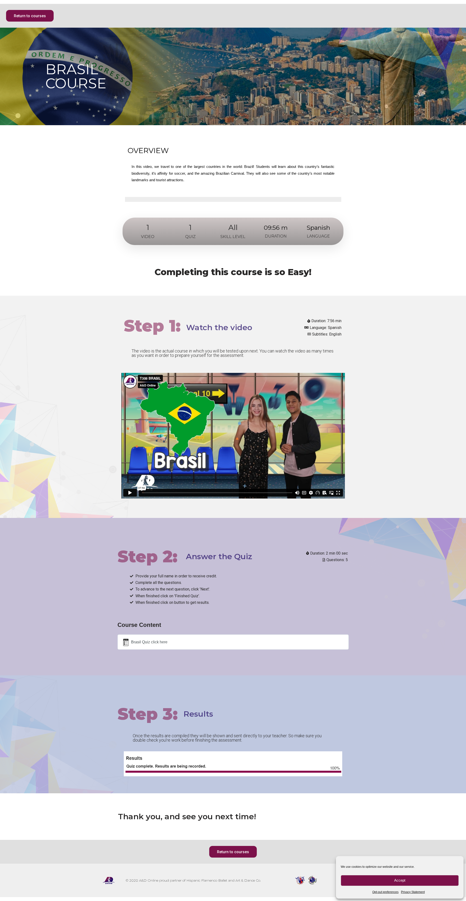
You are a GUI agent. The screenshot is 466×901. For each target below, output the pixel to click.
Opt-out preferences (385, 892)
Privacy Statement (413, 892)
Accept (399, 880)
